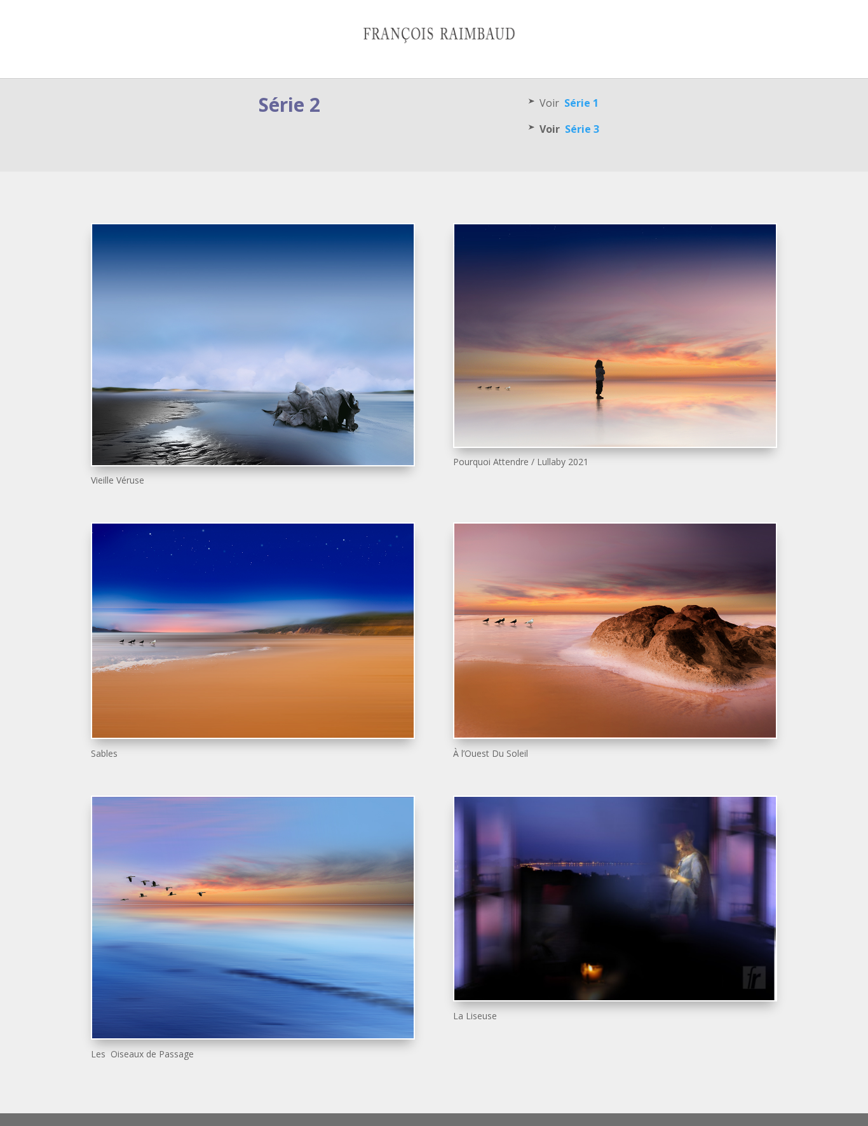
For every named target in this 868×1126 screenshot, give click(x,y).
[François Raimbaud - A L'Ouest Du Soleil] (615, 734)
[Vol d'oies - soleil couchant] (253, 1035)
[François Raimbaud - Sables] (253, 734)
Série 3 (582, 129)
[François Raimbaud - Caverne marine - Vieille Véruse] (253, 462)
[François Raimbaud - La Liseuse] (615, 997)
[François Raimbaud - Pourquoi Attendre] (615, 443)
